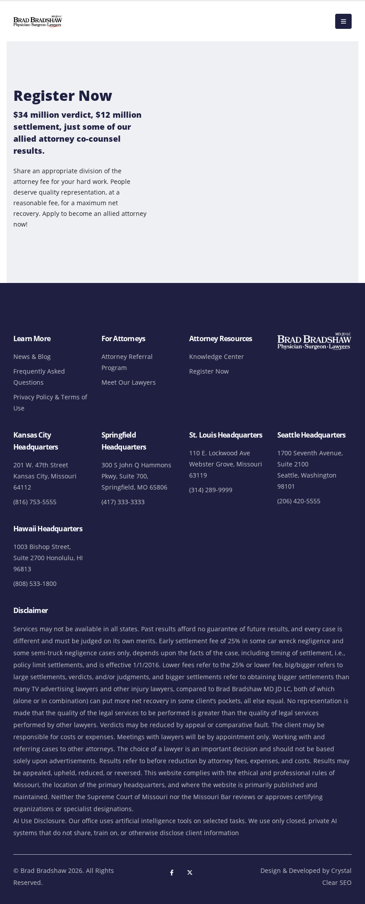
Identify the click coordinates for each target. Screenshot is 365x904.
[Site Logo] (37, 21)
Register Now (209, 371)
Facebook (171, 872)
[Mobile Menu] (343, 21)
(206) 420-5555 (298, 501)
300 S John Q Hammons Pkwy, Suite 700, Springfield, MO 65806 (136, 476)
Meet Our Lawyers (128, 382)
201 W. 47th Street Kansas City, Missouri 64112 (45, 476)
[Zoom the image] (314, 336)
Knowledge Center (216, 356)
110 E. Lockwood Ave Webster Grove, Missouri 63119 (225, 464)
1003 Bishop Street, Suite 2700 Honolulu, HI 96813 (48, 557)
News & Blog (32, 356)
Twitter (189, 872)
